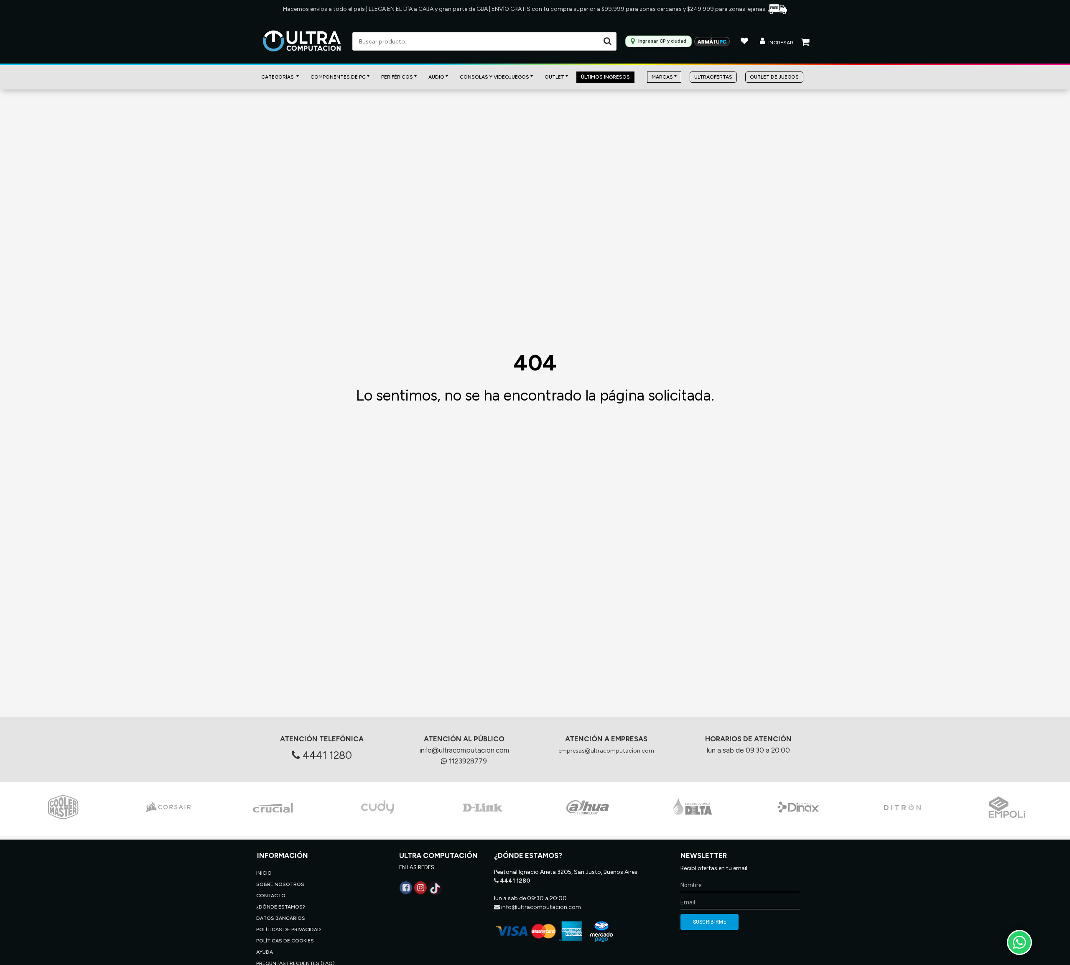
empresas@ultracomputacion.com (606, 750)
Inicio (264, 873)
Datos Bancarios (280, 918)
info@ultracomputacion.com (464, 750)
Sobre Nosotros (280, 884)
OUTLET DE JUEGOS (774, 77)
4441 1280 (326, 755)
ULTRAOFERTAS (713, 77)
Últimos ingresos (605, 77)
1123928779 (467, 761)
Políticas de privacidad (288, 929)
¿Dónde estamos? (280, 907)
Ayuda (264, 952)
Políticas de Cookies (285, 941)
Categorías (278, 77)
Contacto (270, 896)
